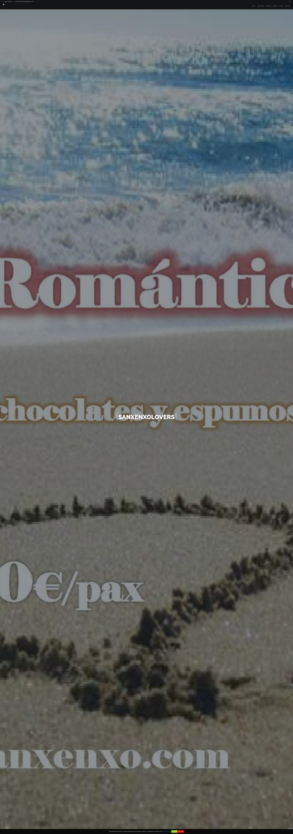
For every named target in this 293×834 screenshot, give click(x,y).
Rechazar (180, 831)
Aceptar (174, 831)
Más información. (167, 831)
